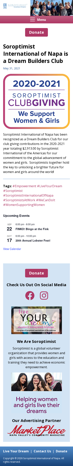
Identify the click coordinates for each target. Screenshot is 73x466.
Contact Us (42, 451)
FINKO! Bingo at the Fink (32, 229)
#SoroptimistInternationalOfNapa (28, 195)
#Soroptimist (13, 191)
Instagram (44, 296)
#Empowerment (24, 186)
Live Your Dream (16, 451)
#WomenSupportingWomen (24, 205)
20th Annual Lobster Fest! (33, 240)
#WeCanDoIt (45, 200)
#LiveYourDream (49, 186)
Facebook (30, 296)
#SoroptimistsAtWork (19, 200)
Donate (36, 273)
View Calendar (12, 249)
